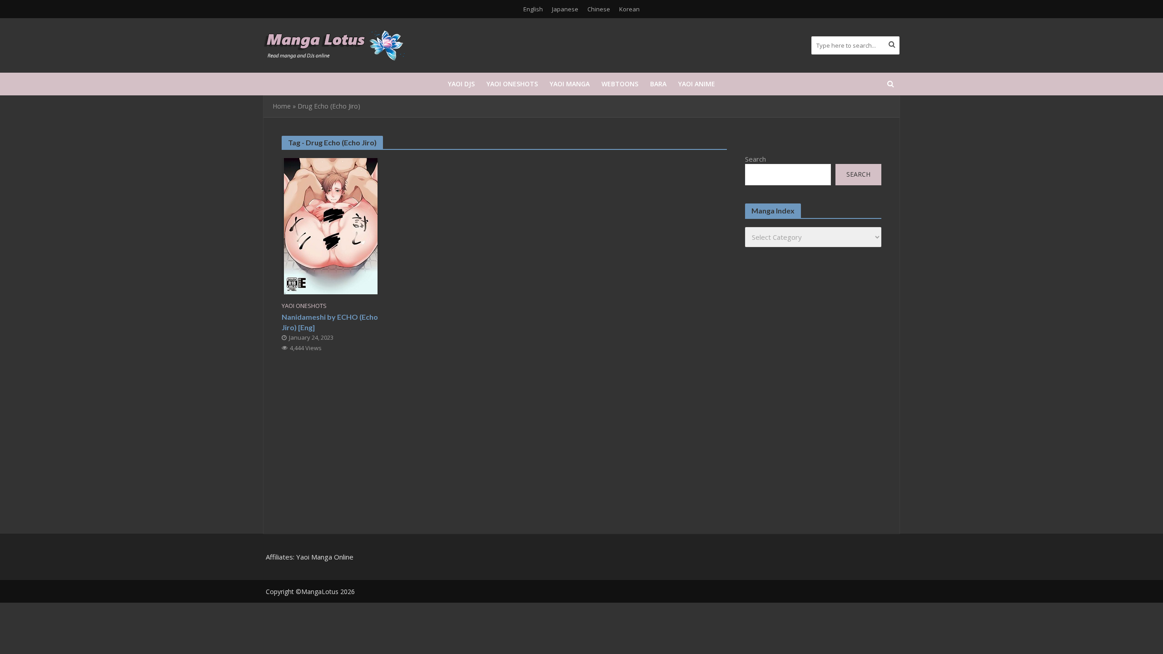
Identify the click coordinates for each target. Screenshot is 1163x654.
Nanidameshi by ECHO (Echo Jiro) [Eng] (330, 322)
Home (282, 106)
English (533, 9)
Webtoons (619, 83)
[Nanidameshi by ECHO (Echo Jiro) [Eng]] (331, 225)
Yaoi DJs (461, 83)
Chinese (598, 9)
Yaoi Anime (696, 83)
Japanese (565, 9)
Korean (629, 9)
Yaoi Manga (570, 83)
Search (755, 159)
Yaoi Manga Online (324, 556)
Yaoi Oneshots (512, 83)
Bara (658, 83)
